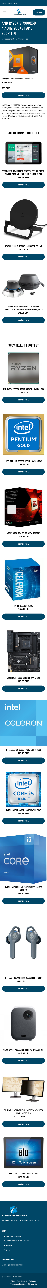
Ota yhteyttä (22, 1281)
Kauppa (39, 12)
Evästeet (32, 1281)
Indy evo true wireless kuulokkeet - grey (23, 977)
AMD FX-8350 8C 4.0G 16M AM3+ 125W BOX (23, 533)
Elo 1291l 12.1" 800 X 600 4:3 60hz (23, 1173)
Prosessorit (23, 39)
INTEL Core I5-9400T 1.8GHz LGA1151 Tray (23, 810)
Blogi (8, 1250)
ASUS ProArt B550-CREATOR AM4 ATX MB (23, 677)
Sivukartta (32, 1284)
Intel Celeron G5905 (23, 605)
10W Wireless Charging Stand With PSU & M (23, 246)
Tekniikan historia (13, 1236)
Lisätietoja (23, 95)
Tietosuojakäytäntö (18, 1284)
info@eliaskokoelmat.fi (10, 3)
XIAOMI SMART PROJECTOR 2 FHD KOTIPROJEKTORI (23, 1049)
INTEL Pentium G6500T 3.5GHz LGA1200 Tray (23, 461)
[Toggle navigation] (5, 12)
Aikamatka (10, 1245)
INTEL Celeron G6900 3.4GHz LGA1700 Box (23, 749)
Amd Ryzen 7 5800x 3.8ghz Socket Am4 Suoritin (23, 389)
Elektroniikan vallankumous (17, 1241)
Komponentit (9, 39)
